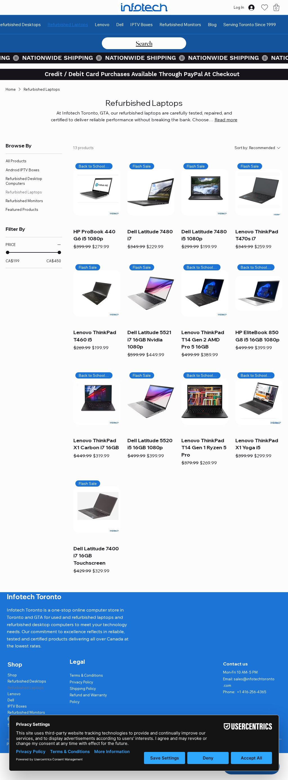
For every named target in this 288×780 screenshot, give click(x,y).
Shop (12, 675)
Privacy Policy (81, 682)
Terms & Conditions (86, 675)
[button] (276, 7)
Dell (11, 700)
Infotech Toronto (34, 596)
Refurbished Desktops (27, 681)
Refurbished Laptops (26, 687)
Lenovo (14, 694)
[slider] (7, 252)
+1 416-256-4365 (251, 692)
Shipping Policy (83, 688)
